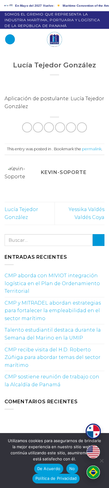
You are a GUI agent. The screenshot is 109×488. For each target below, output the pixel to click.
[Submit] (98, 240)
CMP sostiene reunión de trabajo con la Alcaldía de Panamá (52, 380)
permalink (91, 149)
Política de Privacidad (56, 478)
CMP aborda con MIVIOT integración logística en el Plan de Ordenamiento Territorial (52, 283)
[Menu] (10, 39)
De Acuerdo (49, 468)
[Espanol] (93, 431)
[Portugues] (93, 472)
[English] (93, 452)
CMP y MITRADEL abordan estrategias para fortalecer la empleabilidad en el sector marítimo (53, 310)
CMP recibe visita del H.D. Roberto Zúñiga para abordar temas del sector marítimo (53, 357)
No (72, 468)
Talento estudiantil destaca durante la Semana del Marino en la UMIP (53, 334)
